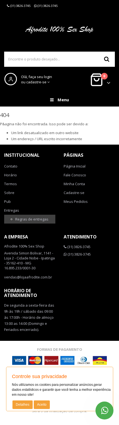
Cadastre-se (74, 192)
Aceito (41, 405)
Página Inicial (75, 166)
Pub (7, 201)
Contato (10, 166)
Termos (10, 183)
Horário (10, 174)
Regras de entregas (31, 219)
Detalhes (22, 405)
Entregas (11, 210)
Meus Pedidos (76, 201)
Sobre (9, 192)
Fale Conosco (75, 174)
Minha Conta (74, 183)
